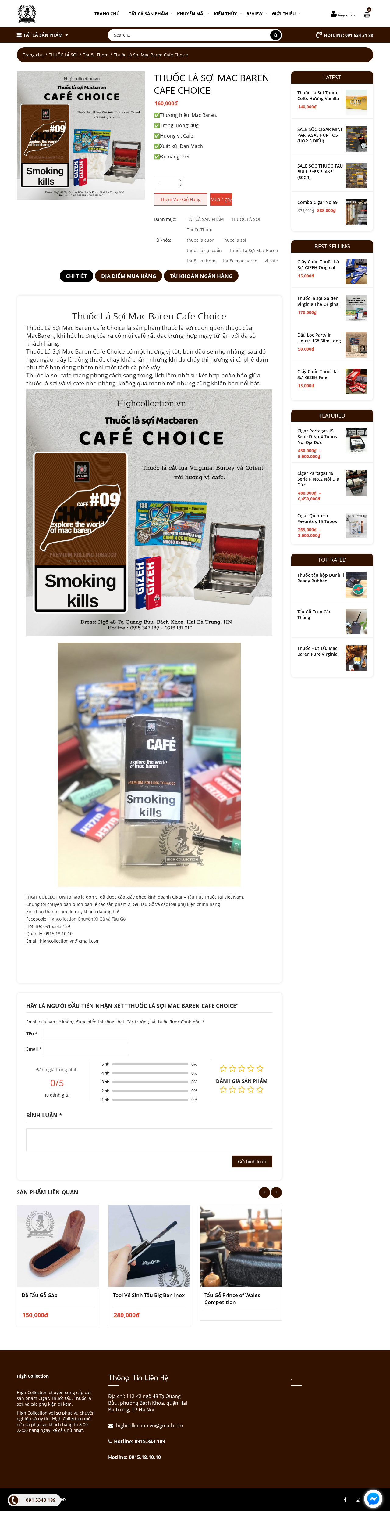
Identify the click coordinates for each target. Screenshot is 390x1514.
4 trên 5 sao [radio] (250, 1089)
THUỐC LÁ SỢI (63, 55)
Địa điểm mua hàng (128, 275)
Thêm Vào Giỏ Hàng (180, 199)
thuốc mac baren (240, 261)
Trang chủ (107, 13)
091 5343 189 (41, 1500)
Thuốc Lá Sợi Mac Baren (253, 250)
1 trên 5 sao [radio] (223, 1089)
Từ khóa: (162, 240)
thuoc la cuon (200, 240)
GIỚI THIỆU (284, 13)
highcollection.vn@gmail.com (149, 1425)
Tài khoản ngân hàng (201, 275)
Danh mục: (165, 219)
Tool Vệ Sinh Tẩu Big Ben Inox (149, 1295)
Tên (31, 1033)
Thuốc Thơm (95, 55)
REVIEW (254, 13)
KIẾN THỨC (225, 13)
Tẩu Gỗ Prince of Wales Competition (232, 1299)
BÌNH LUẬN (44, 1115)
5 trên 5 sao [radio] (260, 1089)
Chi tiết (76, 275)
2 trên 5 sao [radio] (232, 1089)
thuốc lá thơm (201, 261)
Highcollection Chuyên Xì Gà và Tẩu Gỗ (87, 919)
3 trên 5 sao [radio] (241, 1089)
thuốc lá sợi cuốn (204, 250)
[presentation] (264, 1192)
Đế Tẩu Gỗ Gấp (40, 1295)
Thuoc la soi (234, 240)
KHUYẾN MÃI (191, 13)
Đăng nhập (345, 15)
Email (33, 1049)
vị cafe (271, 261)
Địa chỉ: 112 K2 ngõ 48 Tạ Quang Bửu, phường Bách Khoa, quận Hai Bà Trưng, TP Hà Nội (147, 1403)
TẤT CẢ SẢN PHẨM (148, 13)
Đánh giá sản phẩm (242, 1081)
